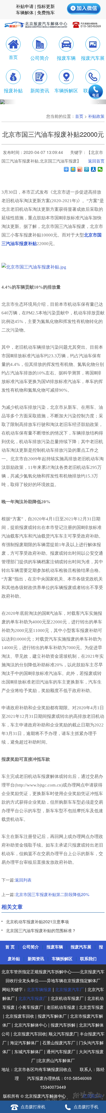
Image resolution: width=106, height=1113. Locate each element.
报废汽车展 (81, 947)
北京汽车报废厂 (32, 998)
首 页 (10, 947)
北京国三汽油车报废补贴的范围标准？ (41, 930)
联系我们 (88, 958)
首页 (79, 116)
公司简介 (30, 947)
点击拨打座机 (33, 1106)
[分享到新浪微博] (79, 169)
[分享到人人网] (93, 169)
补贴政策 (96, 116)
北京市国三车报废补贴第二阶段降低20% (52, 894)
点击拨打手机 (86, 1106)
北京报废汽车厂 (69, 989)
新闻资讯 (36, 958)
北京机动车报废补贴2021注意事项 (37, 921)
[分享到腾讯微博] (86, 169)
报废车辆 (55, 947)
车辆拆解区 (62, 958)
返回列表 (23, 880)
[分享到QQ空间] (73, 169)
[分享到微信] (100, 169)
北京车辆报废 (39, 989)
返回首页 (96, 161)
